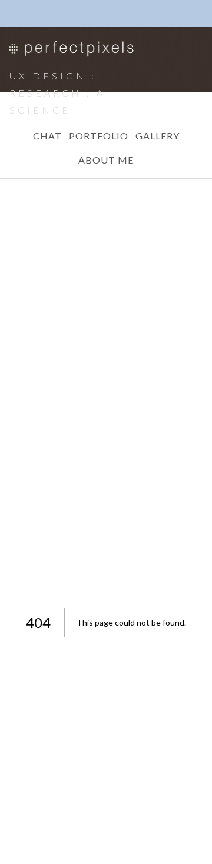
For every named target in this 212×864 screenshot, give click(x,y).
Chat (47, 135)
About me (106, 159)
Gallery (157, 135)
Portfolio (98, 135)
